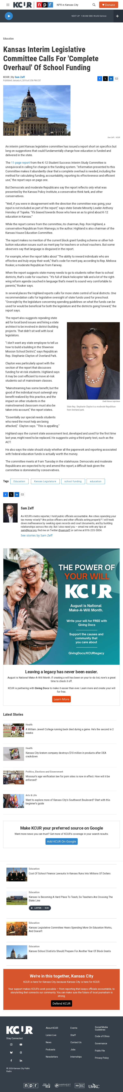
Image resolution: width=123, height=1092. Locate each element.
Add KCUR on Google (61, 841)
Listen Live (51, 1035)
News (48, 1042)
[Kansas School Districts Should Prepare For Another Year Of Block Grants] (16, 952)
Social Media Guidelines (101, 1028)
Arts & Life (31, 795)
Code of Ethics (102, 1036)
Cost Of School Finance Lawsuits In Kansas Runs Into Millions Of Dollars (70, 873)
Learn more (61, 699)
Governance (101, 1043)
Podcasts (50, 1049)
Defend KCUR (61, 1003)
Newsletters (52, 1057)
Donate (110, 5)
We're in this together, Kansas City (61, 976)
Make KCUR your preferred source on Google (61, 828)
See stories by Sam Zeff (36, 535)
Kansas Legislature (45, 481)
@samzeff (64, 530)
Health (29, 724)
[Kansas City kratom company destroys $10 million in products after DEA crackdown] (13, 754)
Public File (100, 1051)
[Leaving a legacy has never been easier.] (61, 606)
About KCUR (52, 1028)
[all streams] (118, 16)
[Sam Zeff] (10, 513)
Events (73, 1028)
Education (8, 38)
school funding (73, 481)
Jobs (72, 1049)
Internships (76, 1057)
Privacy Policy (102, 1058)
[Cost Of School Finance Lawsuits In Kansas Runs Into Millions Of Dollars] (16, 874)
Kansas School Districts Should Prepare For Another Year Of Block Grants (70, 951)
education (96, 481)
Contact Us (76, 1042)
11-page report (20, 162)
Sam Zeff (20, 77)
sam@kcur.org (29, 530)
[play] (8, 16)
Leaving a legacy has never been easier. (61, 671)
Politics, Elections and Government (44, 771)
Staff (73, 1035)
